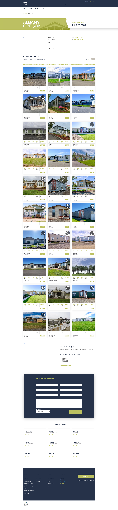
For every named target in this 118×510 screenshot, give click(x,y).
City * (37, 392)
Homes (31, 4)
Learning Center (51, 483)
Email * (61, 387)
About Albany (37, 8)
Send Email (27, 434)
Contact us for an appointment (86, 480)
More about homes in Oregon (65, 365)
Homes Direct (49, 503)
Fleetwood (26, 478)
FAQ (37, 479)
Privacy (31, 503)
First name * (38, 382)
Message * (38, 397)
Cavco (25, 488)
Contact (93, 3)
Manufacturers (51, 478)
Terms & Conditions (38, 503)
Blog (56, 4)
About (49, 474)
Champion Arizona (27, 481)
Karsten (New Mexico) (28, 486)
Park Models (26, 493)
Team (43, 8)
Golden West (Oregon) (28, 483)
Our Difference (51, 485)
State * (61, 392)
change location (92, 1)
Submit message (75, 411)
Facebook (64, 479)
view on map (26, 37)
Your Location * (38, 409)
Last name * (62, 382)
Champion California (28, 485)
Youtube (63, 481)
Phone (37, 387)
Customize (38, 481)
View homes (85, 476)
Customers (50, 486)
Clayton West (26, 479)
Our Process (38, 478)
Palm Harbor (26, 492)
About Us (50, 479)
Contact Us (62, 478)
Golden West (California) (29, 490)
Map (61, 4)
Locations (88, 3)
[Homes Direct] (25, 3)
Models (30, 8)
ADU (37, 4)
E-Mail (63, 483)
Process (38, 474)
